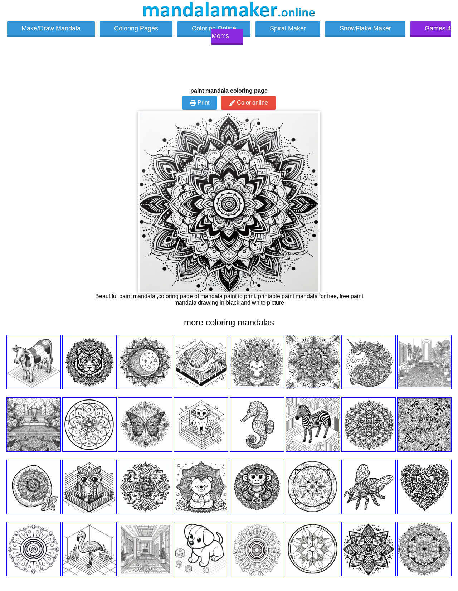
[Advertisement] (229, 69)
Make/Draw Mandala (51, 28)
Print (203, 103)
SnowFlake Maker (365, 28)
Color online (252, 103)
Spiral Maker (288, 28)
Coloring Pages (136, 28)
